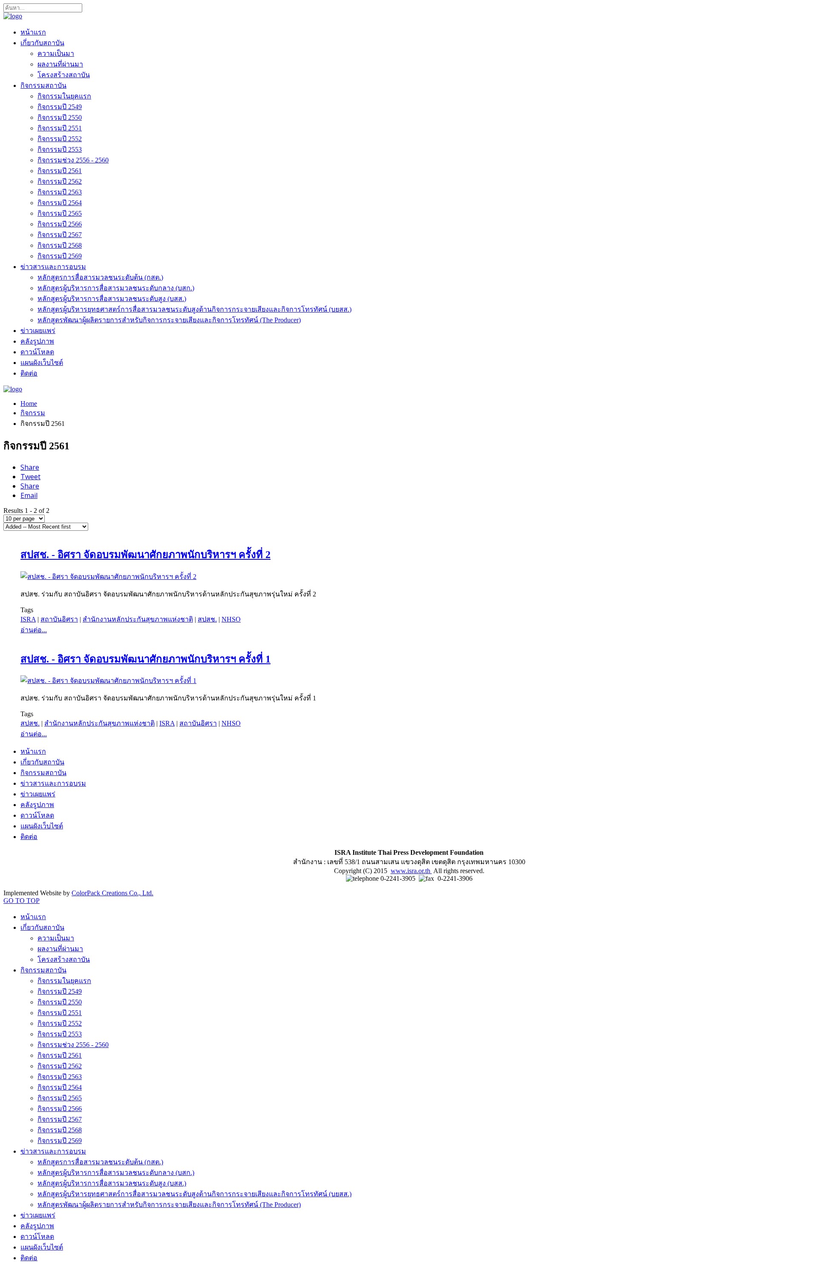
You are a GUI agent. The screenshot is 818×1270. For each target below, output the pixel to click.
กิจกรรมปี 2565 (59, 213)
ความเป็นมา (55, 53)
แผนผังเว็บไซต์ (41, 362)
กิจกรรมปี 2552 (59, 138)
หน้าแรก (33, 32)
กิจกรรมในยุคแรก (64, 96)
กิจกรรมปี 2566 (59, 224)
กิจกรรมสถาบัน (43, 85)
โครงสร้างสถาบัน (63, 74)
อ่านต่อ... (33, 630)
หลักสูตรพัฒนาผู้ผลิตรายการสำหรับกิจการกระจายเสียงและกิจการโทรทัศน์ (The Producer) (169, 320)
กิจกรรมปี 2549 (59, 106)
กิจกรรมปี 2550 (59, 117)
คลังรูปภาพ (37, 341)
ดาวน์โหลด (37, 352)
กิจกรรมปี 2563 (59, 192)
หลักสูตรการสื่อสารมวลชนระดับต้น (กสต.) (100, 277)
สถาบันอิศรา (59, 619)
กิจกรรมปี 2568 (59, 245)
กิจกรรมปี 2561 (59, 170)
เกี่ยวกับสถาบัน (42, 42)
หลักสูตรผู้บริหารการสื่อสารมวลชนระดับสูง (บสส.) (111, 298)
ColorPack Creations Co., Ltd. (112, 893)
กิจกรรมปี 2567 (59, 234)
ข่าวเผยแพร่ (37, 330)
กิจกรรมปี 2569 (59, 256)
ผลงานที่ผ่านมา (60, 64)
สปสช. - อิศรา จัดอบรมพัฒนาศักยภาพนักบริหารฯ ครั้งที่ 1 (145, 659)
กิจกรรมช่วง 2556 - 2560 (73, 160)
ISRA (28, 619)
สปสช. (207, 619)
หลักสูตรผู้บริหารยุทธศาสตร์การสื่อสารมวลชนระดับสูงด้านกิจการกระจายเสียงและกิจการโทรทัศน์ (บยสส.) (194, 309)
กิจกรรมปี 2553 (59, 149)
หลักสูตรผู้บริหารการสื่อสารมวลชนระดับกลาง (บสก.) (115, 288)
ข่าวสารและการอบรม (53, 266)
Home (28, 403)
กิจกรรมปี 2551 (59, 128)
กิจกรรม (32, 413)
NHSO (231, 619)
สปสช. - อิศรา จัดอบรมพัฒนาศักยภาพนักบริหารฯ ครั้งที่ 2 (145, 554)
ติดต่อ (28, 373)
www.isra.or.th (411, 870)
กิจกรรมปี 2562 (59, 181)
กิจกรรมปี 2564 (59, 202)
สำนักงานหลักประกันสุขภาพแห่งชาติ (138, 619)
